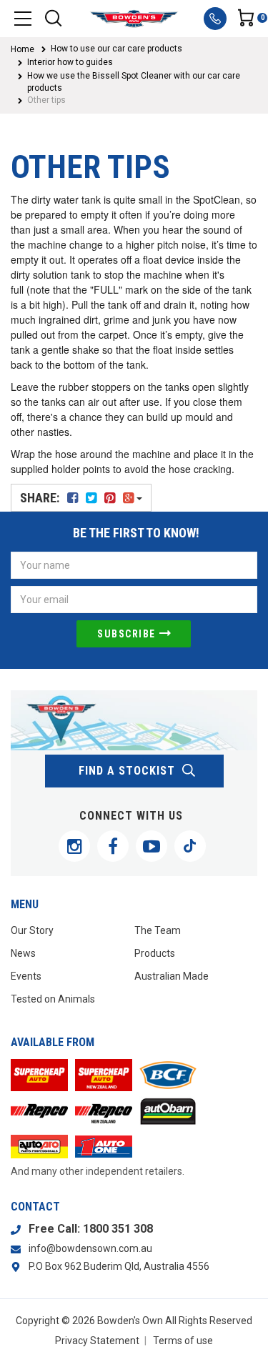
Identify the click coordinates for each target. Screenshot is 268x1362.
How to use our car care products (116, 49)
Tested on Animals (53, 999)
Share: (41, 497)
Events (26, 976)
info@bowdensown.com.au (90, 1248)
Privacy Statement (97, 1340)
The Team (157, 930)
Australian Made (171, 976)
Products (154, 953)
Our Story (32, 930)
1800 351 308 (118, 1229)
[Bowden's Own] (134, 18)
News (23, 953)
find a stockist (127, 770)
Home (22, 49)
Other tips (46, 100)
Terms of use (183, 1340)
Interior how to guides (70, 62)
